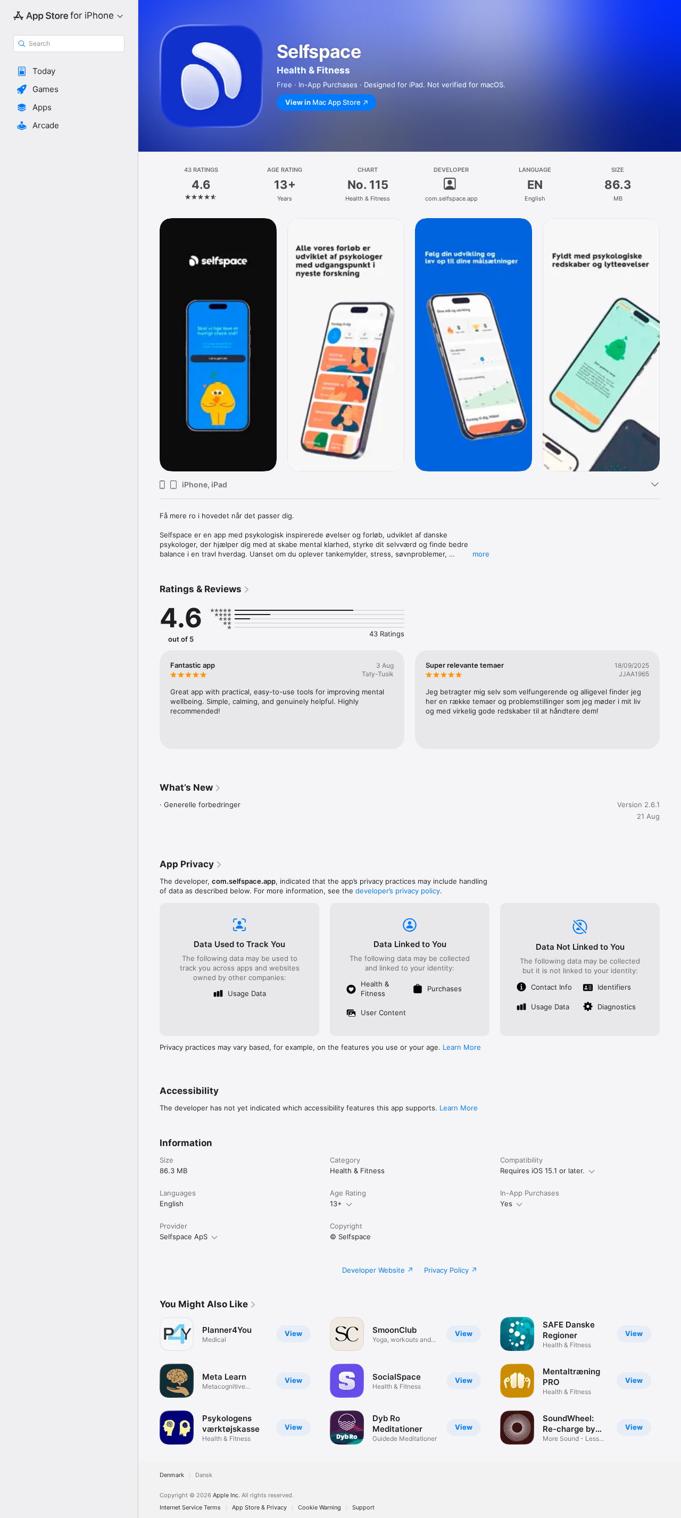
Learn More (462, 1047)
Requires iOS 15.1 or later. (542, 1170)
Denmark (172, 1475)
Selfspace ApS (183, 1236)
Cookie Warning (319, 1508)
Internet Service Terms (190, 1508)
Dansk (203, 1475)
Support (363, 1508)
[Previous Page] (149, 700)
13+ (336, 1203)
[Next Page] (670, 700)
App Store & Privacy (259, 1508)
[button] (69, 71)
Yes (506, 1203)
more (480, 554)
